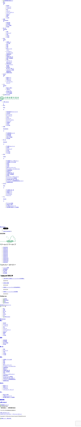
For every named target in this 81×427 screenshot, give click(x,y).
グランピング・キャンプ (8, 389)
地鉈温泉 (8, 22)
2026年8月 (5, 247)
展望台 (7, 15)
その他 (7, 37)
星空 (7, 16)
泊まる (4, 314)
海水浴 (7, 5)
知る (4, 312)
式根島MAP (8, 54)
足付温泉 (8, 24)
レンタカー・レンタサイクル (13, 168)
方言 (7, 47)
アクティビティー (10, 12)
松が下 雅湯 (5, 342)
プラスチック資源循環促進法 (9, 379)
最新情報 (2, 399)
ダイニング (8, 33)
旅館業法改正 (9, 72)
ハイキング (8, 8)
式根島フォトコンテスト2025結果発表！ (12, 287)
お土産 (7, 17)
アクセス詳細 (10, 203)
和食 (7, 31)
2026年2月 (5, 255)
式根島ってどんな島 (11, 162)
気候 (7, 46)
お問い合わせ (3, 402)
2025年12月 (5, 258)
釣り (7, 9)
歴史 (7, 44)
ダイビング (8, 6)
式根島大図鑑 (6, 282)
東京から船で (9, 87)
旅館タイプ (8, 78)
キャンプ (8, 13)
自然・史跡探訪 (9, 58)
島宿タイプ (8, 77)
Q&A (7, 59)
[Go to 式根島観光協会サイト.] (0, 226)
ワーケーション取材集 (12, 178)
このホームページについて (5, 414)
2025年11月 (5, 259)
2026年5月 (5, 251)
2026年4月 (5, 252)
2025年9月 (5, 262)
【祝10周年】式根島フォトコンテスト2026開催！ (14, 278)
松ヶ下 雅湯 (8, 25)
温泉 (4, 310)
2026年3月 (5, 254)
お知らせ (5, 271)
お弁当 (7, 35)
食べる (4, 311)
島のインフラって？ (11, 167)
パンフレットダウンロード (13, 176)
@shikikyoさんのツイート (5, 304)
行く (4, 315)
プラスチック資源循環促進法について (15, 180)
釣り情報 (5, 270)
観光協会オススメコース (12, 111)
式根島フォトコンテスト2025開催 (10, 291)
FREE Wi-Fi (8, 63)
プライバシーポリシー (17, 414)
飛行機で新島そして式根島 (13, 207)
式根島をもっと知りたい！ (13, 160)
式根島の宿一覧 (10, 190)
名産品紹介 (5, 269)
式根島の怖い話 (9, 56)
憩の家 (7, 26)
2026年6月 (5, 250)
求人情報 (5, 273)
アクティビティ (10, 119)
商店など (8, 55)
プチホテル (8, 80)
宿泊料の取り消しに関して (13, 179)
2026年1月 (5, 256)
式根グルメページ (11, 146)
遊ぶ (4, 308)
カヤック (8, 11)
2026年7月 (5, 248)
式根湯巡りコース (11, 133)
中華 (7, 34)
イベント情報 (6, 267)
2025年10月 (5, 260)
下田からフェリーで (11, 205)
